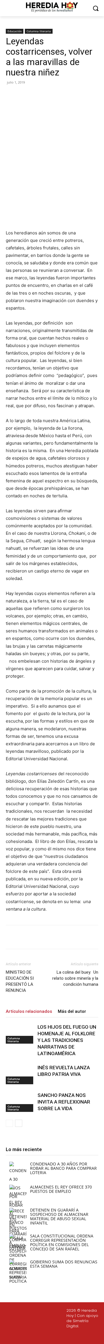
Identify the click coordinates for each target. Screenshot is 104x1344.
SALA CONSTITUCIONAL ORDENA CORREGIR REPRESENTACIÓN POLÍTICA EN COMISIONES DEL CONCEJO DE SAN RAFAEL (61, 1242)
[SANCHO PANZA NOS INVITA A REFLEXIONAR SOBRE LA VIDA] (20, 1102)
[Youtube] (64, 1335)
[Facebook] (30, 95)
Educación (15, 31)
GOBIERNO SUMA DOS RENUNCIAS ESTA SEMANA (63, 1264)
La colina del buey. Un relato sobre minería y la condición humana (75, 978)
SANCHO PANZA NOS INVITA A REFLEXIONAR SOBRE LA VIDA (64, 1101)
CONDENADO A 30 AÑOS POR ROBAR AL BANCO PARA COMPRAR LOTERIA (63, 1168)
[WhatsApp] (69, 95)
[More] (83, 95)
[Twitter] (51, 1335)
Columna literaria (39, 31)
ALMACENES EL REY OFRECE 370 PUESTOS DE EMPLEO (61, 1189)
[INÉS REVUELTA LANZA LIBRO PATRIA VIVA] (20, 1074)
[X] (43, 95)
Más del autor (72, 1011)
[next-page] (18, 1123)
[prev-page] (9, 1123)
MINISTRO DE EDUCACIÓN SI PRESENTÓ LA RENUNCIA (20, 981)
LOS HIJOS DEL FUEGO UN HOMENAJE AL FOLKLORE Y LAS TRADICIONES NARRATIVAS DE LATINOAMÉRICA (67, 1040)
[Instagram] (37, 1335)
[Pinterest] (56, 95)
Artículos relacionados (29, 1011)
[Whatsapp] (78, 1335)
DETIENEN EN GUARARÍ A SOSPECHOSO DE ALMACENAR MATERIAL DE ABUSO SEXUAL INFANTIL (59, 1216)
